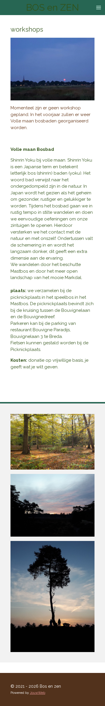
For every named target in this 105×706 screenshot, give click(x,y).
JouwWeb (37, 693)
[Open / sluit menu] (98, 7)
